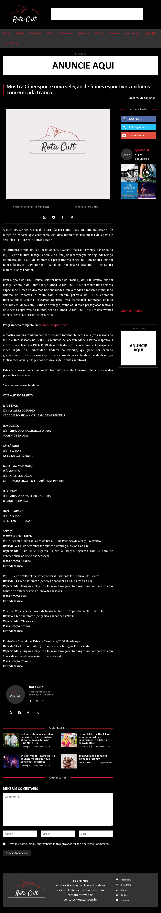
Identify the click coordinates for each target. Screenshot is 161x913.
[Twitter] (71, 217)
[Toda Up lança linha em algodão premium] (69, 761)
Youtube (125, 900)
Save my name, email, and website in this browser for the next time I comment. (58, 843)
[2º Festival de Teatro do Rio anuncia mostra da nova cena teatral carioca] (11, 761)
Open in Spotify (131, 311)
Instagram (126, 884)
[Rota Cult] (15, 694)
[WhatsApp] (44, 217)
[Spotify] (116, 890)
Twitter (124, 895)
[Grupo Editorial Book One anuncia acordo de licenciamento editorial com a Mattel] (69, 740)
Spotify (124, 890)
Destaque (25, 747)
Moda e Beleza (85, 763)
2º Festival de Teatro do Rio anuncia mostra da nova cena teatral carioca (38, 758)
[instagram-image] (129, 173)
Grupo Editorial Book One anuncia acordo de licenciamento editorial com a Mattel (94, 738)
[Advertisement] (97, 14)
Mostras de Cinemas (141, 97)
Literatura (84, 747)
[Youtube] (116, 900)
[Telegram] (53, 217)
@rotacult (142, 150)
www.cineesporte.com (53, 325)
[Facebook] (62, 217)
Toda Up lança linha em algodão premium (93, 757)
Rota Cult (36, 687)
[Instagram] (36, 700)
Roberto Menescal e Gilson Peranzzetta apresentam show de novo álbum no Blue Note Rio (37, 738)
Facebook (126, 879)
